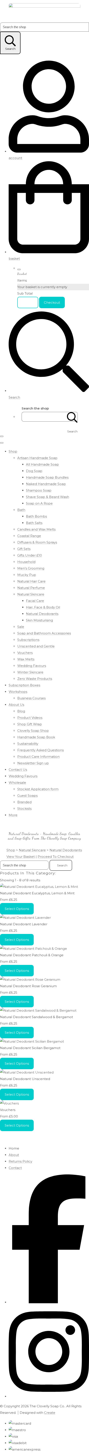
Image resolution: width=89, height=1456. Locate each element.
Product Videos (29, 718)
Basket (27, 302)
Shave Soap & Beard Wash (47, 497)
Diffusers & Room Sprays (37, 542)
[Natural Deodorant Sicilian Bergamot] (32, 1041)
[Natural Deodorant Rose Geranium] (30, 979)
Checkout (52, 302)
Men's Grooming (30, 568)
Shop (13, 451)
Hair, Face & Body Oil (43, 607)
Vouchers (25, 653)
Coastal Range (29, 536)
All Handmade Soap (42, 464)
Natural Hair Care (31, 581)
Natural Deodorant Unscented (25, 1079)
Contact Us (18, 770)
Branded (24, 802)
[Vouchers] (9, 1103)
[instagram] (49, 1396)
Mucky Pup (26, 575)
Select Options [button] (17, 909)
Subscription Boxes (24, 685)
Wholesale (17, 782)
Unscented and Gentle (36, 646)
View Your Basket (20, 857)
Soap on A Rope (39, 503)
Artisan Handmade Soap (37, 458)
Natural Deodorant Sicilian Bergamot (30, 1048)
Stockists (24, 808)
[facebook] (49, 1302)
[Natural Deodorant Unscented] (27, 1072)
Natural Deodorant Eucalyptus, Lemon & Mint (37, 893)
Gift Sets (23, 549)
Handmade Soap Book (36, 737)
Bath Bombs (36, 516)
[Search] (72, 417)
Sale (20, 627)
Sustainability (27, 744)
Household (26, 562)
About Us (16, 705)
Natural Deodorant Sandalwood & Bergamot (36, 1017)
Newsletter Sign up (33, 763)
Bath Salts (34, 523)
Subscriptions (28, 640)
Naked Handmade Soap (46, 484)
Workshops (18, 692)
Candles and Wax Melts (36, 529)
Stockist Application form (38, 789)
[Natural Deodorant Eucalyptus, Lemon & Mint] (39, 887)
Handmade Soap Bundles (47, 477)
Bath (21, 510)
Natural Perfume (31, 588)
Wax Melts (25, 659)
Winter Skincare (30, 672)
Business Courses (31, 698)
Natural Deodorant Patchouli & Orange (32, 955)
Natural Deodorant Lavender (23, 924)
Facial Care (35, 601)
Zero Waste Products (34, 679)
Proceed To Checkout (56, 857)
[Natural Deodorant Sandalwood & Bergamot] (38, 1010)
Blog (21, 711)
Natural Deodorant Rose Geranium (28, 986)
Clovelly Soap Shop (33, 731)
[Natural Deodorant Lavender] (25, 918)
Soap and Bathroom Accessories (44, 633)
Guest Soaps (27, 795)
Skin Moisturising (39, 620)
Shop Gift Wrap (29, 724)
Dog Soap (34, 471)
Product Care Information (38, 757)
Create (49, 1413)
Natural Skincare (30, 594)
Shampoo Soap (38, 490)
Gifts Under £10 (29, 555)
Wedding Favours (31, 666)
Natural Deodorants (42, 614)
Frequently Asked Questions (40, 750)
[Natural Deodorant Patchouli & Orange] (33, 948)
